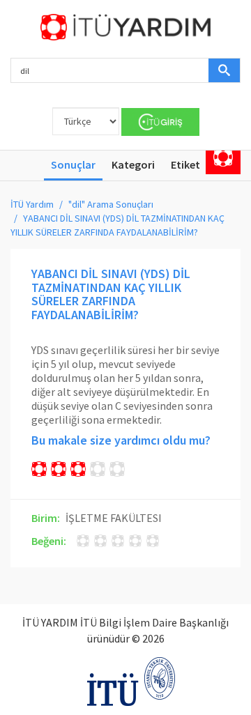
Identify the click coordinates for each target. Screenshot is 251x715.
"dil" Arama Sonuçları (110, 204)
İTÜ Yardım (32, 204)
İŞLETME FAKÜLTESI (114, 518)
